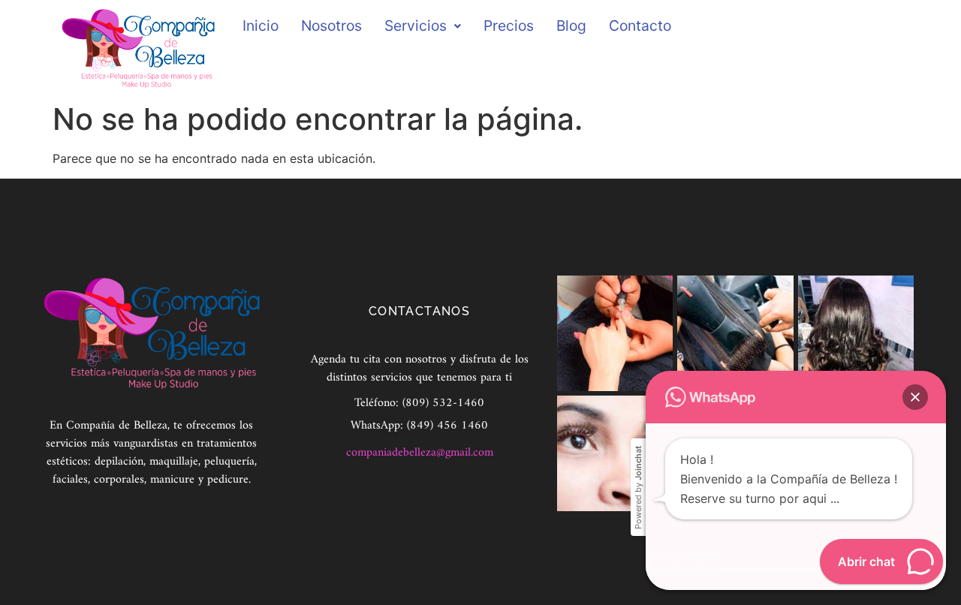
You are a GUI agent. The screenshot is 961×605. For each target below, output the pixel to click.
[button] (915, 397)
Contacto (640, 26)
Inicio (261, 26)
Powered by (638, 487)
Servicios (415, 26)
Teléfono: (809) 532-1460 (419, 403)
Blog (571, 26)
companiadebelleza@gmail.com (419, 452)
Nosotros (331, 26)
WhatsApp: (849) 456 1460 (419, 425)
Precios (509, 26)
